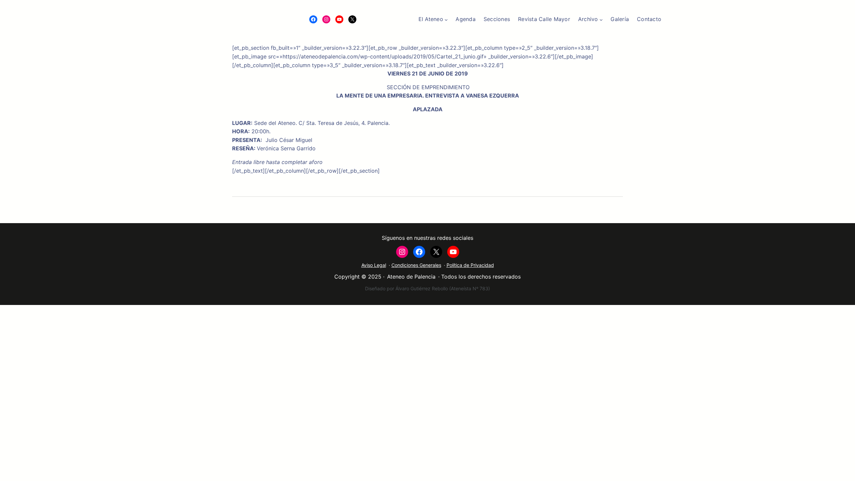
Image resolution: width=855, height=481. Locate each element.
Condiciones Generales (416, 265)
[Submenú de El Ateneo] (446, 19)
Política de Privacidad (470, 265)
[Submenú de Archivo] (601, 19)
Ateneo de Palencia (411, 276)
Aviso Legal (373, 265)
